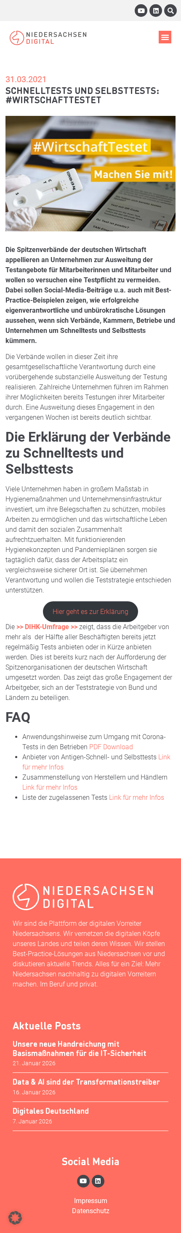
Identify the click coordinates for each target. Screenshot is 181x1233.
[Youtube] (141, 10)
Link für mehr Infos (49, 787)
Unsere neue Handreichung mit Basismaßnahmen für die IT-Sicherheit (79, 1048)
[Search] (170, 10)
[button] (165, 37)
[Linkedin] (155, 10)
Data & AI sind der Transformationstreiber (86, 1081)
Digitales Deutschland (51, 1110)
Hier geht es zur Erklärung (90, 612)
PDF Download (111, 747)
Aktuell (20, 822)
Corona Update (65, 822)
